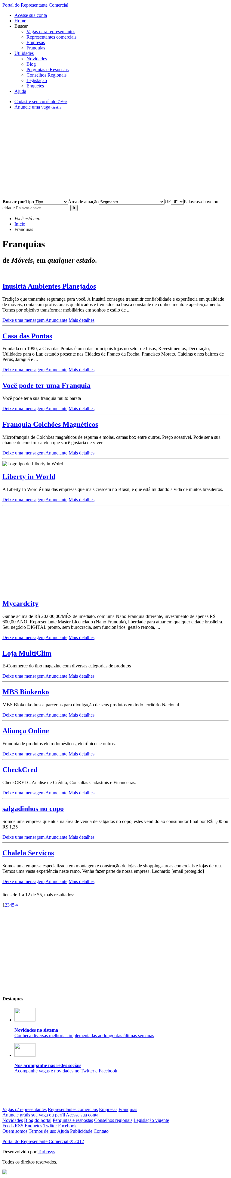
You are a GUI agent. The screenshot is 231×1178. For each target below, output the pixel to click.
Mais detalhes (81, 320)
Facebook (67, 1125)
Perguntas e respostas (73, 1120)
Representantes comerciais (51, 37)
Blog (31, 64)
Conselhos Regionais (46, 75)
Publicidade (81, 1131)
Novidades (36, 58)
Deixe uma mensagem (23, 320)
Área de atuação (83, 201)
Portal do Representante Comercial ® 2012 (43, 1141)
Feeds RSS (12, 1125)
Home (20, 20)
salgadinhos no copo (33, 808)
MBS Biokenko (25, 692)
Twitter (50, 1125)
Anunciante (56, 320)
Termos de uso (42, 1131)
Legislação (36, 80)
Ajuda (20, 91)
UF (168, 201)
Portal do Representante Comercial (35, 5)
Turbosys (46, 1151)
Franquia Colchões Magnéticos (50, 424)
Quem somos (14, 1131)
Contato (101, 1131)
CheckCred (20, 770)
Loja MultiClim (26, 653)
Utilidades (24, 53)
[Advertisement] (115, 157)
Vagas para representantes (50, 31)
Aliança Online (25, 731)
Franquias (35, 47)
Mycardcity (20, 603)
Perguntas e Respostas (47, 69)
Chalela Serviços (28, 853)
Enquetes (35, 85)
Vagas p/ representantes (24, 1109)
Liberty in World (28, 476)
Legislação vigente (151, 1120)
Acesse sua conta (30, 15)
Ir (74, 208)
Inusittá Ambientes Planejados (49, 286)
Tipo (29, 201)
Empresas (35, 42)
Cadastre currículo (40, 101)
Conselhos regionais (113, 1120)
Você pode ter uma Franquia (46, 385)
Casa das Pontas (27, 336)
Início (19, 223)
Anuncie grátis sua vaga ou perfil (33, 1114)
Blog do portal (37, 1120)
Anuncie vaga (37, 106)
